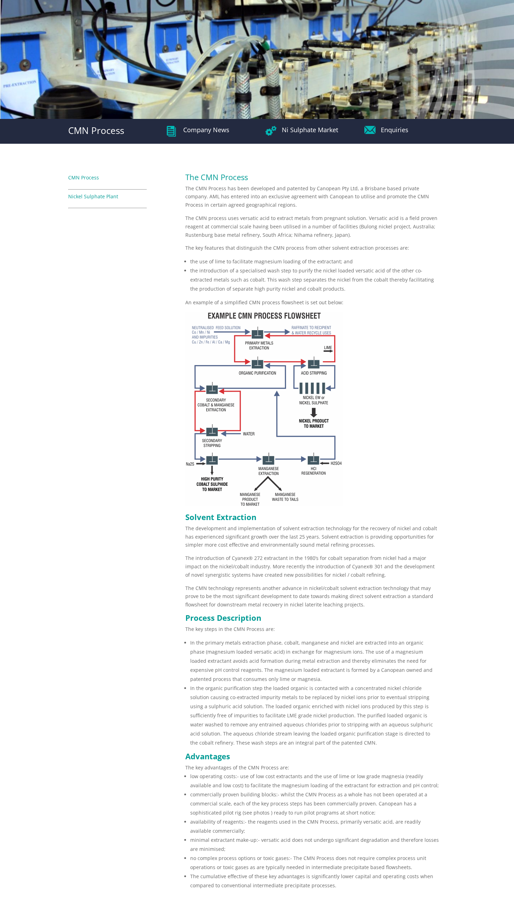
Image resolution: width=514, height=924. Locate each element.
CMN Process (83, 177)
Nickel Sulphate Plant (93, 196)
